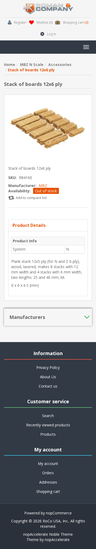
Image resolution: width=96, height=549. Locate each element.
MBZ (43, 185)
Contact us (48, 386)
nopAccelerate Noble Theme (48, 534)
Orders (48, 472)
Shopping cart (48, 491)
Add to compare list (31, 197)
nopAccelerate (57, 539)
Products (48, 434)
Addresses (48, 482)
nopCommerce (59, 512)
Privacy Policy (48, 367)
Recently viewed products (48, 424)
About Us (48, 376)
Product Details (29, 225)
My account (48, 463)
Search (48, 415)
